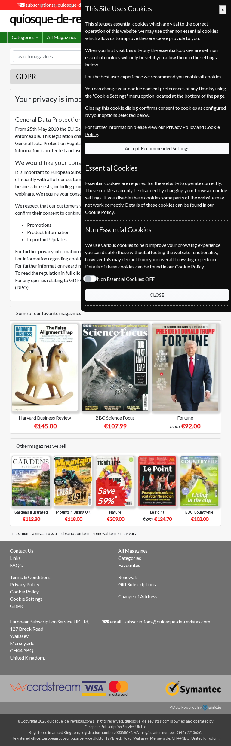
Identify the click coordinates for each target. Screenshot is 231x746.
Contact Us (21, 550)
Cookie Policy (24, 591)
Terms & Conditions (30, 577)
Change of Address (137, 596)
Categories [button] (23, 37)
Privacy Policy (24, 584)
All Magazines (61, 37)
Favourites (129, 565)
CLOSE (157, 295)
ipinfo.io (214, 707)
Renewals (128, 577)
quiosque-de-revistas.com (70, 18)
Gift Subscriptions (137, 584)
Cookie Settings (26, 599)
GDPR (16, 606)
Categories (129, 558)
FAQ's (16, 565)
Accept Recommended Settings (157, 148)
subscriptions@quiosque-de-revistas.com (68, 5)
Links (15, 558)
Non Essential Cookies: (126, 279)
